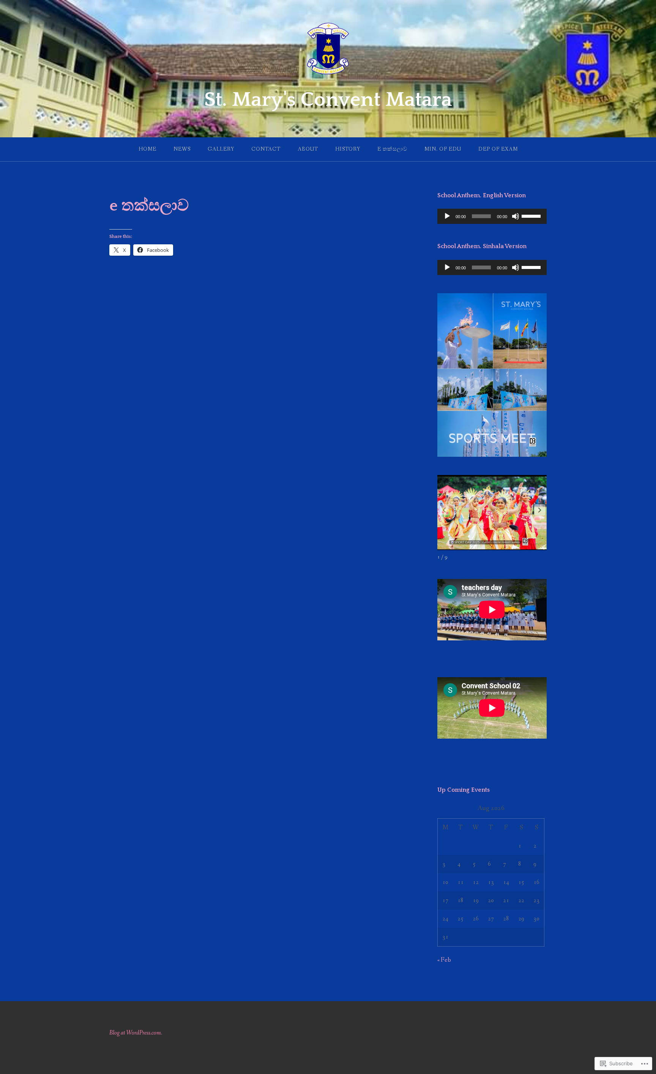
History (347, 149)
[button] (540, 510)
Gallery (221, 149)
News (182, 149)
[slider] (532, 215)
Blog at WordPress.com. (135, 1033)
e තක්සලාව (392, 149)
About (308, 149)
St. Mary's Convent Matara (328, 99)
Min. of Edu (442, 149)
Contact (266, 149)
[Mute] (515, 216)
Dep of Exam (498, 149)
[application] (492, 216)
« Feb (444, 960)
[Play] (447, 216)
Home (147, 149)
